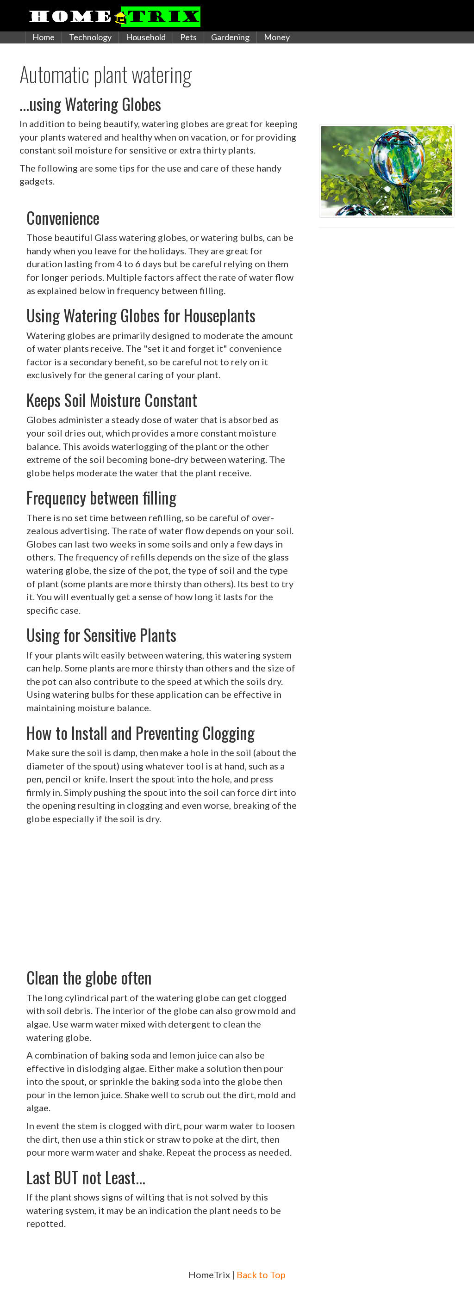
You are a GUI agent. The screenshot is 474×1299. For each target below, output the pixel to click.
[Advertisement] (162, 894)
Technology (90, 37)
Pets (188, 37)
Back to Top (261, 1274)
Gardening (230, 37)
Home (43, 37)
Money (277, 37)
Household (146, 37)
